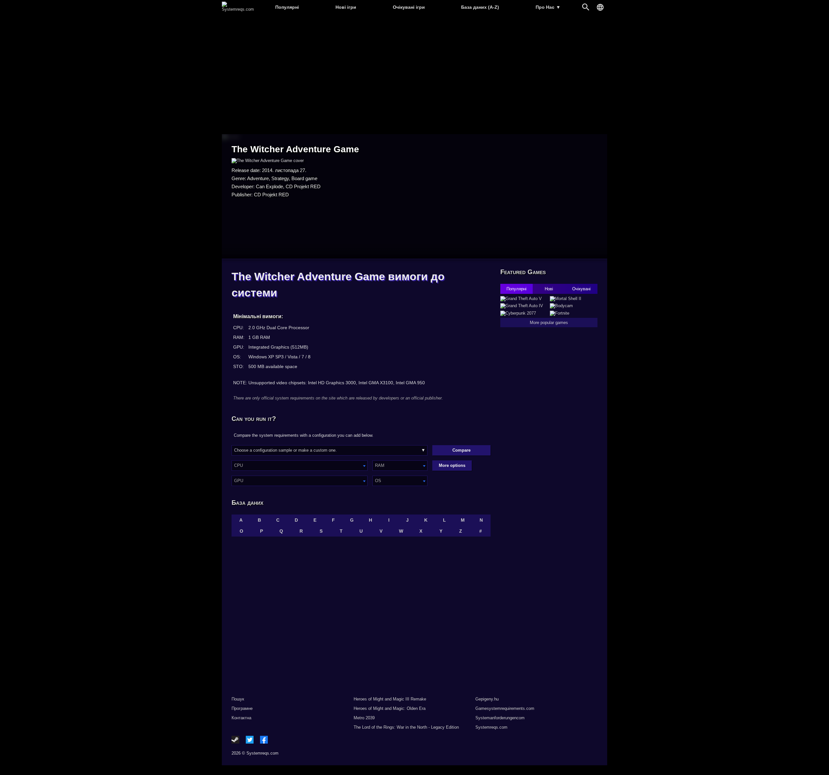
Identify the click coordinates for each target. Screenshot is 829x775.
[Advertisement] (414, 75)
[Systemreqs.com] (238, 9)
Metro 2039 (364, 717)
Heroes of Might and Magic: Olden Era (390, 708)
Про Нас (548, 7)
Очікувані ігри (409, 7)
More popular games (549, 322)
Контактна (241, 717)
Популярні (287, 7)
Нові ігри (345, 7)
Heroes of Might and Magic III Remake (390, 699)
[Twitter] (250, 740)
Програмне (242, 708)
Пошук (238, 699)
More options (452, 465)
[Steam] (235, 740)
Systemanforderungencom (500, 717)
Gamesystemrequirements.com (504, 708)
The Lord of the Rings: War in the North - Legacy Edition (406, 727)
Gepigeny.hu (487, 699)
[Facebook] (264, 740)
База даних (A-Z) (480, 7)
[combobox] (300, 465)
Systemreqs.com (491, 727)
